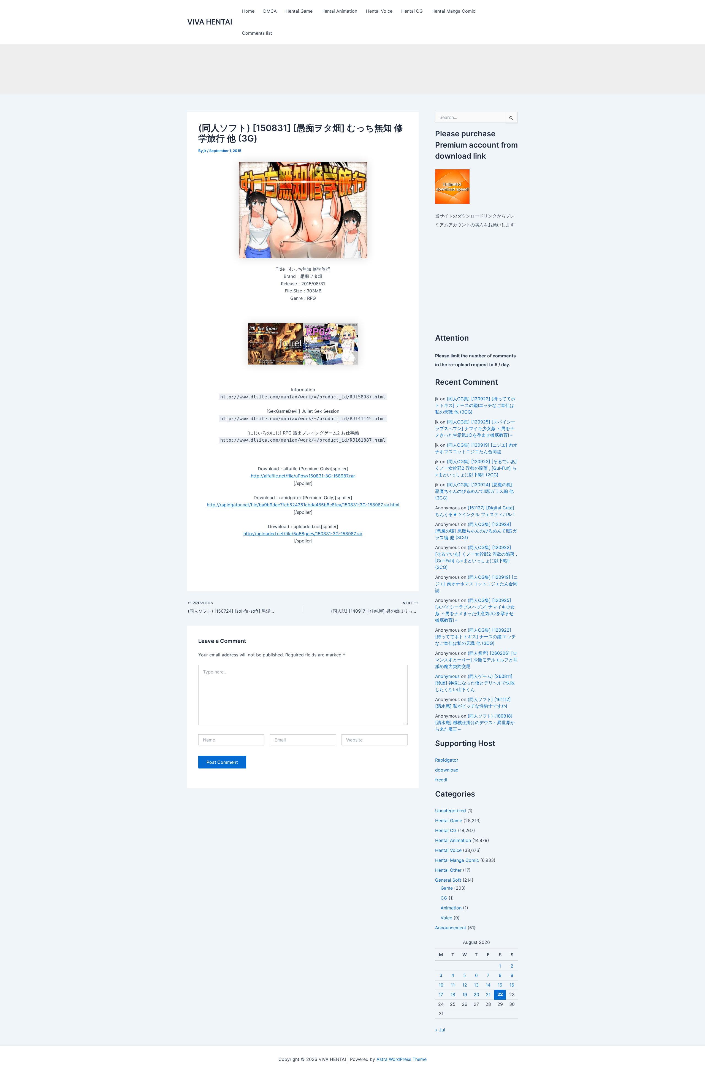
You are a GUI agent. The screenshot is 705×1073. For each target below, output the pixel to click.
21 (488, 994)
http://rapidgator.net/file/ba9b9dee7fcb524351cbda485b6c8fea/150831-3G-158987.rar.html (303, 504)
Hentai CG (412, 11)
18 (453, 994)
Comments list (257, 33)
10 (441, 985)
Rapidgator (446, 760)
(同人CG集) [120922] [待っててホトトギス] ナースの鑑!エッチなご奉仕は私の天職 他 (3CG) (475, 405)
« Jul (440, 1030)
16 (511, 985)
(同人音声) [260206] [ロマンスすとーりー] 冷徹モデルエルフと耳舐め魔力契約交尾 (476, 659)
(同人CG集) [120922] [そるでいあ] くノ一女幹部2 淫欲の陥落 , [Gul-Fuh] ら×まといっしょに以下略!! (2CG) (476, 468)
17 (441, 994)
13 (476, 985)
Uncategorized (450, 810)
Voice (446, 917)
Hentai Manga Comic (453, 11)
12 (464, 985)
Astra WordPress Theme (401, 1059)
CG (444, 898)
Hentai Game (299, 11)
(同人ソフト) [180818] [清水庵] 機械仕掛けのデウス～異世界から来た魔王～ (475, 722)
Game (447, 888)
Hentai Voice (379, 11)
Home (248, 11)
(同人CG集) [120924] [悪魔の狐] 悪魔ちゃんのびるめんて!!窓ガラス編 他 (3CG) (474, 491)
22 (500, 994)
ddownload (447, 770)
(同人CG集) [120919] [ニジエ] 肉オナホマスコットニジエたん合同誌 (476, 583)
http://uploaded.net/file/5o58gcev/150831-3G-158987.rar (302, 533)
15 (500, 985)
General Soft (448, 880)
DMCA (270, 11)
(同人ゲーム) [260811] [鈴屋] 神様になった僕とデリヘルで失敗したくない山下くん (475, 682)
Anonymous (447, 676)
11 (453, 985)
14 (488, 985)
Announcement (450, 927)
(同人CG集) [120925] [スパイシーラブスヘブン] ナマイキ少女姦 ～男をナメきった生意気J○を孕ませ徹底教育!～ (475, 428)
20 (476, 994)
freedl (441, 780)
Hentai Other (448, 870)
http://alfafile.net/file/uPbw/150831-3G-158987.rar (303, 476)
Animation (451, 908)
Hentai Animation (339, 11)
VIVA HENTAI (209, 22)
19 (464, 994)
